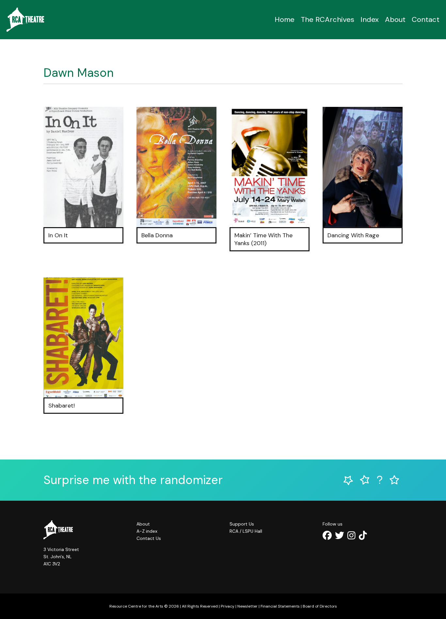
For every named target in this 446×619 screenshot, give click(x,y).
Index (369, 19)
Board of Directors (320, 606)
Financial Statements (280, 606)
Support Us (242, 524)
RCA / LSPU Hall (246, 531)
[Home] (25, 20)
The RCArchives (327, 19)
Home (285, 19)
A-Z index (146, 531)
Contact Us (148, 538)
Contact (425, 19)
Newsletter (247, 606)
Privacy (227, 606)
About (395, 19)
